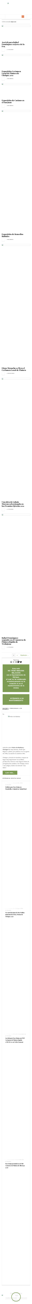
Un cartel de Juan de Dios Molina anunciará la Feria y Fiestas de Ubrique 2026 (14, 914)
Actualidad (10, 49)
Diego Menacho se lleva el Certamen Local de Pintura (14, 369)
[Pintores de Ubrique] (16, 7)
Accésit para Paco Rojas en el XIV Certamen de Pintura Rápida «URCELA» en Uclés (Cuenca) (15, 1040)
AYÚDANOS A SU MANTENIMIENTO (16, 699)
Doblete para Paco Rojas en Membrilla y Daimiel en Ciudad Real (15, 788)
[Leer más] (6, 791)
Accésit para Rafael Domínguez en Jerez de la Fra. (13, 44)
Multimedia (10, 78)
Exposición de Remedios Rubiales (12, 235)
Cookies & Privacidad (11, 1298)
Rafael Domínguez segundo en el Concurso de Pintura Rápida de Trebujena (14, 641)
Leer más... (10, 773)
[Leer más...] (3, 49)
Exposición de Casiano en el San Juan (13, 101)
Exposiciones (10, 373)
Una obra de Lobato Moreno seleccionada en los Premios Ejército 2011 (13, 504)
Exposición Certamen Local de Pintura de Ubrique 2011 (11, 73)
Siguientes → (24, 655)
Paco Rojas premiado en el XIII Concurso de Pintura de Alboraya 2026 (15, 1166)
